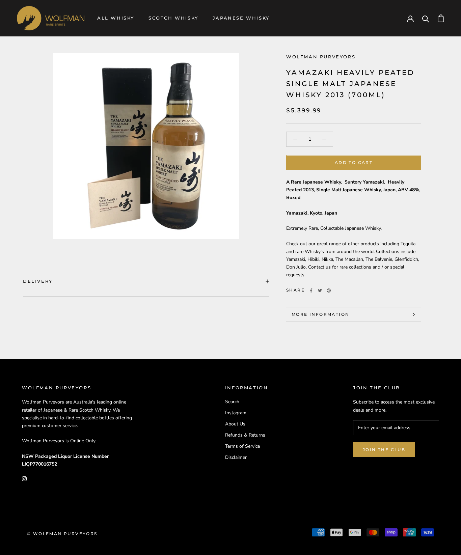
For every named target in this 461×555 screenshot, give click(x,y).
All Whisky (115, 18)
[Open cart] (441, 18)
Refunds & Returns (245, 435)
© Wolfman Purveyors (62, 533)
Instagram (235, 413)
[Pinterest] (329, 290)
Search (232, 401)
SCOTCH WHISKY (173, 18)
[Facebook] (311, 290)
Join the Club (384, 449)
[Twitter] (320, 290)
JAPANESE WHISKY (241, 18)
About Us (235, 424)
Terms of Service (242, 446)
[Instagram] (24, 478)
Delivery (38, 281)
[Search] (425, 18)
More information (320, 314)
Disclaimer (236, 457)
